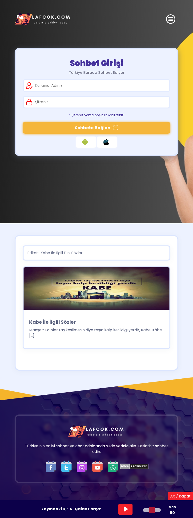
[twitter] (67, 466)
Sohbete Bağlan (92, 128)
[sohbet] (43, 19)
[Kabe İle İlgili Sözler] (96, 290)
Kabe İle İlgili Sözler (52, 322)
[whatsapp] (113, 466)
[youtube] (98, 466)
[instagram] (83, 466)
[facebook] (52, 466)
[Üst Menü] (170, 19)
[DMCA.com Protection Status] (134, 466)
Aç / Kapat (180, 496)
